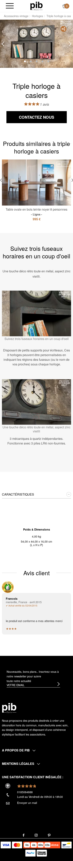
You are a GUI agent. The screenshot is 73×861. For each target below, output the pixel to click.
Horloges (37, 16)
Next (70, 44)
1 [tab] (25, 61)
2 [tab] (31, 61)
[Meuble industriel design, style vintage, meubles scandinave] (36, 6)
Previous (3, 44)
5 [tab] (48, 61)
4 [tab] (42, 61)
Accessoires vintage (16, 16)
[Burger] (10, 6)
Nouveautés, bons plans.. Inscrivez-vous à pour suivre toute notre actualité (33, 676)
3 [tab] (37, 61)
